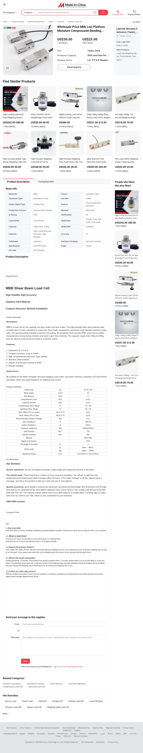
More (118, 60)
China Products (25, 728)
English (22, 733)
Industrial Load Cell (36, 686)
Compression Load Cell (13, 686)
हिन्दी (125, 733)
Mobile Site (67, 730)
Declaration (100, 742)
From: (16, 624)
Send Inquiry (74, 67)
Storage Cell (57, 701)
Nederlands (93, 733)
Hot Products (12, 728)
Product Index (128, 728)
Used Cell (42, 701)
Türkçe (57, 736)
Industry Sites (98, 728)
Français (51, 733)
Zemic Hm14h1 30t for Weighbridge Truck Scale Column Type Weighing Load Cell (127, 257)
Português (41, 733)
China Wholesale (68, 728)
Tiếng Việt (67, 736)
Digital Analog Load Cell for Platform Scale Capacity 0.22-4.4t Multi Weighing (126, 296)
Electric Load (10, 701)
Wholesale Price (84, 728)
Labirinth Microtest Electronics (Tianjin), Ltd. (126, 32)
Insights (77, 730)
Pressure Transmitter (12, 683)
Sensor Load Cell (34, 707)
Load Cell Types (96, 701)
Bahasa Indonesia (81, 736)
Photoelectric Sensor (35, 683)
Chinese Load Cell (76, 701)
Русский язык (62, 733)
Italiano (74, 733)
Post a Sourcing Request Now (68, 666)
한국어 (110, 733)
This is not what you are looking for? (36, 666)
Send (25, 661)
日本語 (118, 733)
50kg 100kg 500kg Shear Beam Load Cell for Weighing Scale (126, 336)
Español (31, 733)
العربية (102, 733)
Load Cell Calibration (77, 683)
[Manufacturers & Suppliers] (72, 5)
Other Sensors (56, 683)
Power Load (27, 701)
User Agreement (87, 742)
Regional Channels (113, 728)
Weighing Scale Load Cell (58, 707)
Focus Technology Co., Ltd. (53, 742)
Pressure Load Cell (13, 707)
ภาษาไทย (133, 733)
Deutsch (82, 733)
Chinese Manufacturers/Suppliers (46, 728)
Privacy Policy (113, 742)
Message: (15, 637)
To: (18, 630)
